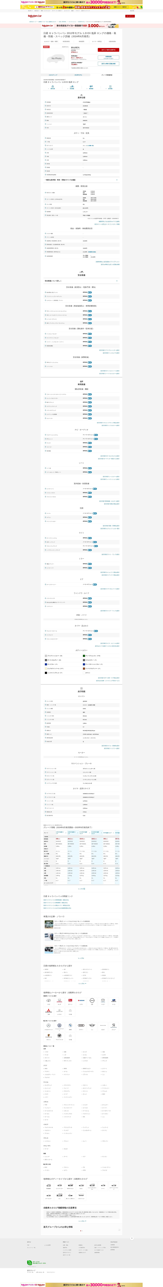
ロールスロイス (49, 1110)
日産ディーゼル (87, 1057)
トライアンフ (67, 1116)
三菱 (103, 1052)
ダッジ (85, 1094)
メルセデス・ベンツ (50, 1074)
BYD (46, 1167)
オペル (65, 1071)
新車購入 (81, 1245)
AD (64, 969)
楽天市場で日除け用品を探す (112, 504)
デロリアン (67, 1091)
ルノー (85, 1141)
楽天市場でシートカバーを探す (111, 476)
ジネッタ (66, 1110)
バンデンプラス (68, 1113)
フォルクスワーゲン (88, 1071)
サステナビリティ (51, 1272)
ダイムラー (105, 1105)
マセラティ (48, 1130)
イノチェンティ (68, 1133)
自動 (112, 41)
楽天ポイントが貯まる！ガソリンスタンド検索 (107, 224)
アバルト (47, 1133)
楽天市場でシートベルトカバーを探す (109, 373)
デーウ (65, 1156)
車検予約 (65, 1247)
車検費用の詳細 (92, 252)
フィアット (86, 1127)
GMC (103, 1094)
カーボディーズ (106, 1110)
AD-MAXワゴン (49, 972)
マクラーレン (86, 1113)
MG (84, 1116)
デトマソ (104, 1130)
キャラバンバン (72, 21)
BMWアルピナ (87, 1068)
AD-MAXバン (105, 969)
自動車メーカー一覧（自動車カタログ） (47, 21)
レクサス (85, 1060)
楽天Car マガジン (67, 1252)
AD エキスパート (87, 969)
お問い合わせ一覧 (40, 1272)
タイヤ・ (97, 41)
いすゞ (65, 1054)
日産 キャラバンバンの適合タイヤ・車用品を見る (56, 905)
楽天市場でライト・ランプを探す (111, 554)
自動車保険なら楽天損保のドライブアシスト (108, 261)
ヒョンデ (47, 1156)
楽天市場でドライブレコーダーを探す (109, 350)
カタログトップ (53, 75)
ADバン (66, 972)
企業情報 (113, 1244)
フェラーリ (105, 1127)
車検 (81, 41)
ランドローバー (68, 1107)
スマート (104, 1068)
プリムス (104, 1091)
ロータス (85, 1107)
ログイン (131, 16)
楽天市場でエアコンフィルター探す (110, 528)
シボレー (104, 1085)
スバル (85, 1054)
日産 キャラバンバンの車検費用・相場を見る (55, 902)
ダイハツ (47, 1057)
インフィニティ (68, 1097)
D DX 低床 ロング (107, 832)
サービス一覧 (30, 1272)
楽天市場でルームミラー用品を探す (110, 572)
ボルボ (65, 1149)
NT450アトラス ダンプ (108, 978)
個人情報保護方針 (115, 1247)
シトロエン (48, 1141)
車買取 (66, 41)
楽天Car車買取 (97, 1245)
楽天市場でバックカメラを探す (111, 353)
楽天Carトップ (33, 21)
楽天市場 (132, 10)
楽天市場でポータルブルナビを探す (110, 456)
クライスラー (67, 1085)
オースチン (105, 1113)
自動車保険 (96, 1252)
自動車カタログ (82, 1252)
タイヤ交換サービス (99, 1250)
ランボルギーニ (87, 1130)
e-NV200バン (48, 975)
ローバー (104, 1107)
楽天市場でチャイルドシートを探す (110, 370)
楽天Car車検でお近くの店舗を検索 (110, 264)
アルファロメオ (49, 1127)
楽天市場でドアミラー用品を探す (111, 575)
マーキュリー (105, 1088)
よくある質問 (47, 1245)
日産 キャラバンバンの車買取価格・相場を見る (56, 900)
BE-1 (103, 972)
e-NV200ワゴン (68, 975)
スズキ (104, 1054)
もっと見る (80, 888)
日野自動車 (105, 1057)
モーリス (47, 1116)
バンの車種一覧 (89, 145)
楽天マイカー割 (66, 1255)
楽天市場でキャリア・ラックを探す (110, 610)
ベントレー (48, 1107)
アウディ (47, 1071)
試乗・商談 (65, 1245)
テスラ (46, 1094)
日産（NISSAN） (63, 21)
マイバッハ (67, 1074)
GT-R (84, 975)
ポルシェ (104, 1071)
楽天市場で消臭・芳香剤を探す (111, 525)
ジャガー (85, 1105)
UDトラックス (67, 1060)
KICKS (104, 975)
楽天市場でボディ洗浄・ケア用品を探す (109, 678)
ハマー (46, 1097)
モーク (46, 1119)
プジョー (66, 1141)
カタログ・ (51, 41)
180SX (46, 969)
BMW (65, 1068)
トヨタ (46, 1052)
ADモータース (48, 1159)
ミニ (103, 1074)
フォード (66, 1088)
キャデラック (48, 1085)
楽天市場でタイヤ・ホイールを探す (110, 643)
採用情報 (113, 1249)
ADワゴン (85, 972)
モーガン (47, 1113)
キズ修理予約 (82, 1247)
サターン (85, 1085)
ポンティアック (87, 1088)
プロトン (66, 1167)
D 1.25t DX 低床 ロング (83, 832)
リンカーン (48, 1091)
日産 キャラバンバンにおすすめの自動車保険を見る (57, 908)
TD (84, 1167)
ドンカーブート (106, 1167)
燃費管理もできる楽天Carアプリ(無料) (109, 221)
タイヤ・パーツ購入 (83, 1250)
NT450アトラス (87, 978)
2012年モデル (81, 21)
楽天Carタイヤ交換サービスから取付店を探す (107, 646)
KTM (84, 1170)
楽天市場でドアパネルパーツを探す (110, 589)
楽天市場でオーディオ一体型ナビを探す (109, 458)
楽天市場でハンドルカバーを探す (111, 425)
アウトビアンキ (68, 1127)
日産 (65, 1052)
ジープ (65, 1094)
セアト (65, 1170)
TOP (28, 1245)
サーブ (46, 1149)
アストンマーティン (69, 1105)
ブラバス (85, 1074)
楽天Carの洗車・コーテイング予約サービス (108, 680)
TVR (46, 1105)
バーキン (47, 1170)
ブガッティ (105, 1141)
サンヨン (104, 1156)
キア (84, 1156)
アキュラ (104, 1060)
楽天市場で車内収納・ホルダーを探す (109, 501)
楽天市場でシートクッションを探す (110, 479)
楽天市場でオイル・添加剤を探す (111, 745)
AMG (46, 1068)
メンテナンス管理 (67, 1250)
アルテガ (47, 1077)
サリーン (85, 1091)
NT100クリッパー (68, 978)
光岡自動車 (67, 1057)
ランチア (66, 1130)
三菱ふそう (48, 1060)
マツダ (46, 1054)
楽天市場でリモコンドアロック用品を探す (108, 422)
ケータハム (86, 1110)
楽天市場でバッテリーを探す (112, 748)
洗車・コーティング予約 (100, 1247)
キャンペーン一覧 (31, 1247)
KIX (46, 978)
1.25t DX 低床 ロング (60, 832)
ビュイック (48, 1088)
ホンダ (85, 1052)
